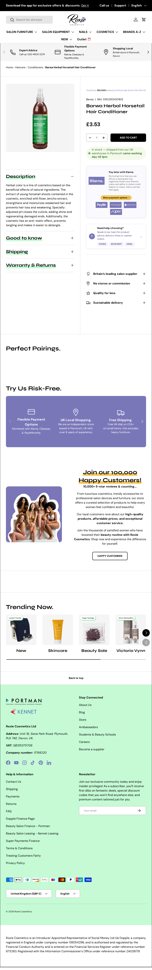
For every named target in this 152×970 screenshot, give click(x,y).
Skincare (57, 650)
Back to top (76, 678)
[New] (21, 630)
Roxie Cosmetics (23, 911)
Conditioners (35, 67)
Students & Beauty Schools (97, 734)
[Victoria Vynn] (131, 630)
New (21, 650)
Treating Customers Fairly (23, 856)
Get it (85, 5)
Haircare (20, 67)
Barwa (90, 99)
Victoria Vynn (130, 650)
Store (82, 720)
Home (9, 67)
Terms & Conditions (19, 848)
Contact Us (13, 782)
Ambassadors (88, 727)
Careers (84, 742)
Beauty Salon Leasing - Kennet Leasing (32, 833)
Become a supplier (91, 749)
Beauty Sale (94, 650)
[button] (144, 20)
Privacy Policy (15, 863)
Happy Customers (110, 556)
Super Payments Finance (23, 841)
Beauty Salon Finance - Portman (28, 826)
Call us (104, 5)
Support (120, 5)
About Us (85, 705)
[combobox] (29, 20)
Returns (11, 804)
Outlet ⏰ (84, 39)
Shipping (12, 789)
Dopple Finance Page (20, 819)
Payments (12, 796)
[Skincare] (58, 630)
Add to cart (128, 137)
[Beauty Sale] (94, 630)
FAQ (8, 811)
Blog (82, 712)
